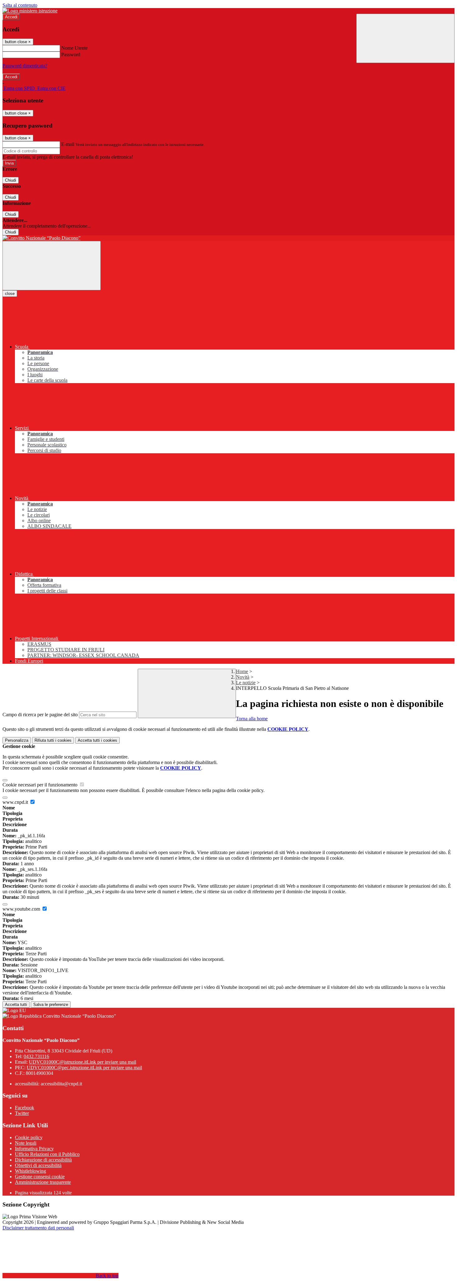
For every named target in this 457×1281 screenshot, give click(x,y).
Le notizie (246, 682)
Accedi (11, 17)
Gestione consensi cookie (40, 1176)
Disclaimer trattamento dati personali (38, 1227)
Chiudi (10, 180)
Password (70, 54)
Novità (242, 677)
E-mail (67, 144)
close (10, 293)
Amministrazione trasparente (43, 1182)
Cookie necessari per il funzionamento (40, 784)
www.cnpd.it (15, 802)
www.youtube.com (21, 909)
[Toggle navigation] (51, 265)
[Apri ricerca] (405, 38)
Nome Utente (74, 48)
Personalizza (16, 740)
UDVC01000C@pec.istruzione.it (84, 1067)
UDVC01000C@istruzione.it (82, 1062)
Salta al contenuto (19, 5)
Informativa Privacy (34, 1148)
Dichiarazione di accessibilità (43, 1159)
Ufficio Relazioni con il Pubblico (47, 1154)
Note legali (25, 1143)
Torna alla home (252, 718)
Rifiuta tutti (53, 740)
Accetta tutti (97, 740)
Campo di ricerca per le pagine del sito (40, 714)
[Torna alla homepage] (228, 238)
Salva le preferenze (50, 1004)
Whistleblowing (30, 1171)
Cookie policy (29, 1137)
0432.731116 (36, 1056)
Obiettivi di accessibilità (38, 1165)
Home (242, 671)
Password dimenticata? (24, 65)
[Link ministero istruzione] (30, 10)
